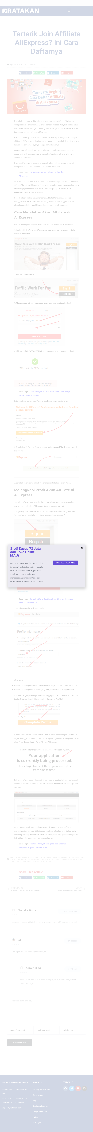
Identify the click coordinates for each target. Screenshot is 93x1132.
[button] (65, 563)
